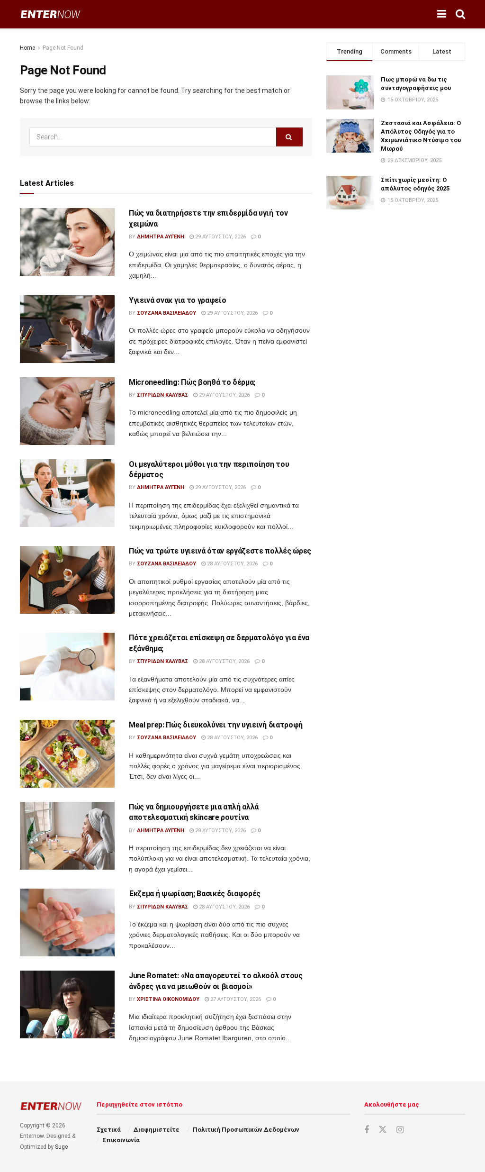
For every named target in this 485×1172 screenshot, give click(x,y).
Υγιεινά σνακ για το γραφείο (177, 300)
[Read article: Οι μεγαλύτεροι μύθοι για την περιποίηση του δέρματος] (67, 493)
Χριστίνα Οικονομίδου (168, 999)
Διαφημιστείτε (157, 1129)
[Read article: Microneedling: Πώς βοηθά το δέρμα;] (67, 411)
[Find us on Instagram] (400, 1130)
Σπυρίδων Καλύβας (162, 395)
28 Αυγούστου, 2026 (232, 564)
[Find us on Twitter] (382, 1130)
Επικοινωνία (121, 1140)
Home (27, 48)
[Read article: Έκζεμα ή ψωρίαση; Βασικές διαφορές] (67, 922)
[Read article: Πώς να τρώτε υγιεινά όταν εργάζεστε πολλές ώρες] (67, 580)
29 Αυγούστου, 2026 (220, 237)
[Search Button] (460, 14)
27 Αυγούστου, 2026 (235, 999)
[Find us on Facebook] (366, 1130)
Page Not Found (63, 48)
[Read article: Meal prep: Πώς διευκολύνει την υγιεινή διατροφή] (67, 754)
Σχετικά (109, 1129)
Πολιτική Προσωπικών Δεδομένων (246, 1129)
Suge (61, 1147)
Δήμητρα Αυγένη (160, 237)
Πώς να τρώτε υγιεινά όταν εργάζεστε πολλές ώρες (220, 550)
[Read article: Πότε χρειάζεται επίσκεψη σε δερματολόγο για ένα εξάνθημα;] (67, 666)
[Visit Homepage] (50, 14)
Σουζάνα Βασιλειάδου (166, 313)
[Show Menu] (441, 14)
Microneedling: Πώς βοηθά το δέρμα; (192, 382)
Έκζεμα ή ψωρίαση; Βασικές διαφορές (194, 893)
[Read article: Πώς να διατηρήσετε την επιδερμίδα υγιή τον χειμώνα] (67, 242)
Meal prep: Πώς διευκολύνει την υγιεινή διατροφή (216, 724)
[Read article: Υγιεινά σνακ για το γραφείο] (67, 329)
